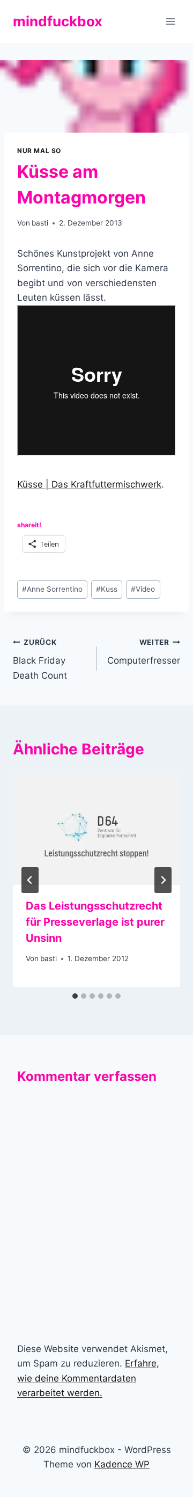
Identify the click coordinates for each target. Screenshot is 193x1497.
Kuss (106, 589)
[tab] (75, 996)
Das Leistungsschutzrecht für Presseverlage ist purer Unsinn (95, 921)
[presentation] (96, 829)
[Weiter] (163, 880)
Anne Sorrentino (52, 589)
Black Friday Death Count (40, 659)
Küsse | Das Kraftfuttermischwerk (89, 484)
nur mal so (39, 151)
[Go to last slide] (30, 880)
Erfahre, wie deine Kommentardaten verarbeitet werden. (88, 1378)
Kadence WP (122, 1464)
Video (143, 589)
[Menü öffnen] (170, 21)
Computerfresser (143, 652)
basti (40, 223)
